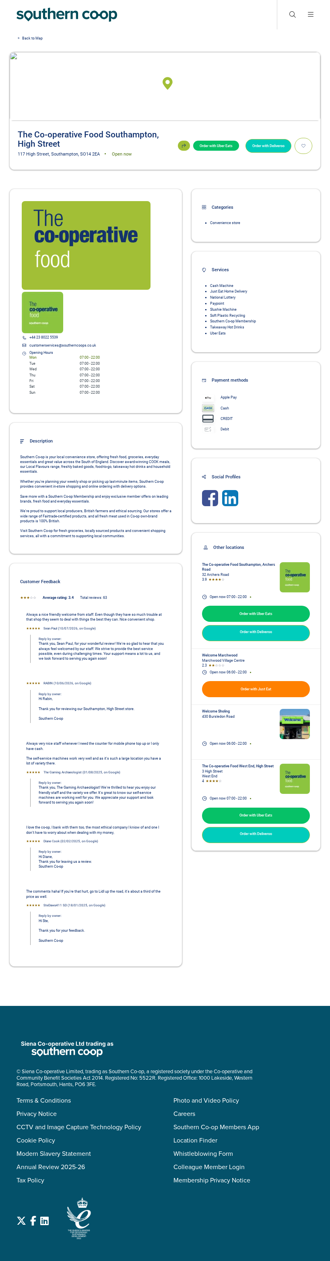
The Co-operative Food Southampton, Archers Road (239, 567)
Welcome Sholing (216, 711)
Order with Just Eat (256, 689)
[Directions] (184, 146)
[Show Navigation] (311, 14)
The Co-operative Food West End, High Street (238, 766)
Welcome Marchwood (219, 655)
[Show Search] (292, 14)
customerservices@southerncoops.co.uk (62, 345)
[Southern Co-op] (66, 14)
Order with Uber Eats (216, 146)
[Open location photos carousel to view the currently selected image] (86, 245)
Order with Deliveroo (268, 146)
